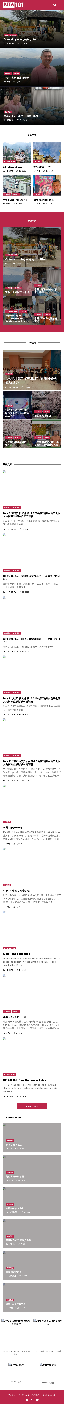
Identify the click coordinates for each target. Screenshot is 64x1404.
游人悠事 (10, 1204)
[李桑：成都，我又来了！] (17, 185)
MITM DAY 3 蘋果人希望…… (20, 1240)
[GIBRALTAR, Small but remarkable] (32, 1056)
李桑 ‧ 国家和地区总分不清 (45, 320)
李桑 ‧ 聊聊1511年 (13, 827)
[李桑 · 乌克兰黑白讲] (32, 1297)
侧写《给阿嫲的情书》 (44, 199)
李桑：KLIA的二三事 (15, 1017)
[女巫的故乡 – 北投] (32, 1201)
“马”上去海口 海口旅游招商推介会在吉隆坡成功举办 (17, 412)
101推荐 (38, 411)
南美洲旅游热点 (14, 1272)
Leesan (10, 43)
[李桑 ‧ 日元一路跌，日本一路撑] (32, 106)
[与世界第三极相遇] (32, 1169)
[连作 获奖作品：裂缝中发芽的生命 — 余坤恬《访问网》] (32, 552)
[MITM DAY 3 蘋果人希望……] (32, 1233)
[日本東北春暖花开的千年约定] (17, 433)
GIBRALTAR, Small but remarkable (24, 1080)
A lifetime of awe (12, 167)
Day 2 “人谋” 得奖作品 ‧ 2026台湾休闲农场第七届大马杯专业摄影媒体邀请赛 (31, 700)
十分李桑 (8, 73)
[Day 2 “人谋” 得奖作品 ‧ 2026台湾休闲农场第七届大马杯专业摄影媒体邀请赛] (32, 674)
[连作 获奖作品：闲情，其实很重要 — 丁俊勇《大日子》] (32, 615)
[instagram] (32, 1400)
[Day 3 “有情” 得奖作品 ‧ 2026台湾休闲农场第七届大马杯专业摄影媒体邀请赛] (32, 489)
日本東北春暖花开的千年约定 (17, 443)
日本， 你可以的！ (15, 1144)
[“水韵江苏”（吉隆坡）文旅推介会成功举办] (32, 370)
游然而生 (16, 73)
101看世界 (16, 507)
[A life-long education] (32, 930)
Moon (12, 1244)
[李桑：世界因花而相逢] (32, 67)
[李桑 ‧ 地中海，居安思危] (32, 867)
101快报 (9, 373)
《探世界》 (13, 1212)
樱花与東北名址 (42, 415)
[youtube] (37, 1400)
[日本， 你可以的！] (32, 1137)
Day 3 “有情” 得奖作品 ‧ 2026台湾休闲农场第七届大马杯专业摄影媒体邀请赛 (31, 515)
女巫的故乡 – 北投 (15, 1208)
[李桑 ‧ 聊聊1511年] (32, 804)
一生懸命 (37, 161)
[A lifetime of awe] (17, 152)
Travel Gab (10, 35)
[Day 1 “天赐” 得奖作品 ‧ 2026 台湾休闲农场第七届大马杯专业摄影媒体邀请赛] (32, 737)
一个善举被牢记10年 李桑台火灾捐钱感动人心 (46, 443)
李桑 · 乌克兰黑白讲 (15, 1304)
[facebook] (27, 1400)
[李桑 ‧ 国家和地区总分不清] (46, 310)
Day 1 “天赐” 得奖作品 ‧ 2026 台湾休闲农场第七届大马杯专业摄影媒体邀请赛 (31, 763)
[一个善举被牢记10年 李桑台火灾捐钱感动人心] (46, 433)
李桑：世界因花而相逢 (16, 77)
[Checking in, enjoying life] (32, 29)
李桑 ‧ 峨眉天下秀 (42, 167)
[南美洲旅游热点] (32, 1265)
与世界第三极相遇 (15, 1176)
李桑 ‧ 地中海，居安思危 (16, 890)
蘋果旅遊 (12, 1276)
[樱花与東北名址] (46, 405)
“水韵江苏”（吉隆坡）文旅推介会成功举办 (31, 380)
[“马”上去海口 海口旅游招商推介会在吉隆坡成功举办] (17, 405)
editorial (13, 387)
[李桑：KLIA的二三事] (32, 993)
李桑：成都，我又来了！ (15, 199)
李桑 (9, 82)
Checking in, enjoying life (20, 39)
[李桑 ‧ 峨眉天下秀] (47, 152)
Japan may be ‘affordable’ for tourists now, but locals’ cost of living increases (17, 321)
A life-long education (16, 953)
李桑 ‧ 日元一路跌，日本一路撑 (21, 116)
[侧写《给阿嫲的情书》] (47, 185)
